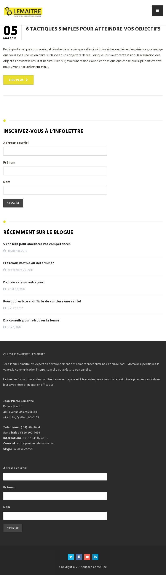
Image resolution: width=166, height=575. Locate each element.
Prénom (9, 162)
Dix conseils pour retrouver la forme (31, 320)
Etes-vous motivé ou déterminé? (28, 263)
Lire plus (16, 80)
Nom (6, 182)
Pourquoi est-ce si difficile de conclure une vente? (42, 301)
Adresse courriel (16, 143)
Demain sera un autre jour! (23, 282)
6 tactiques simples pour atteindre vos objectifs (93, 28)
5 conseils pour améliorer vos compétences (36, 244)
